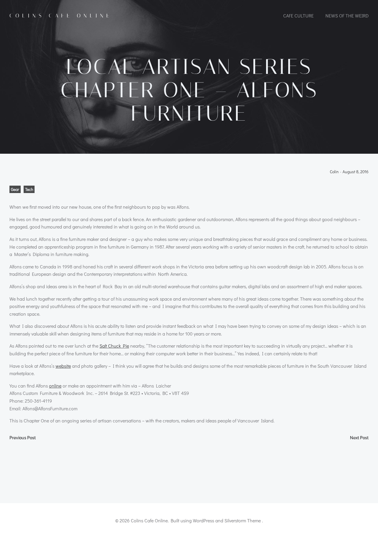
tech (29, 189)
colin (334, 171)
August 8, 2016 (356, 171)
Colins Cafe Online (60, 15)
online (55, 386)
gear (15, 189)
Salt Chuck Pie (114, 346)
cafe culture (298, 15)
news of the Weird (347, 15)
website (63, 366)
